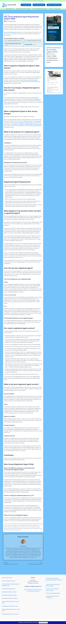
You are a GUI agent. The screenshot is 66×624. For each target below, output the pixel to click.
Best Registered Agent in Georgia (9, 591)
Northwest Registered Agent (11, 43)
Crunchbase (36, 591)
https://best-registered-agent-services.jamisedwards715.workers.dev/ (54, 580)
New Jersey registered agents (10, 32)
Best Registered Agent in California (9, 598)
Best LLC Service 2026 (7, 577)
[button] (26, 5)
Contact (29, 589)
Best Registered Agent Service (8, 588)
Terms (40, 589)
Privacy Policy (35, 589)
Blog (8, 15)
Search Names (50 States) (43, 622)
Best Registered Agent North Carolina (10, 614)
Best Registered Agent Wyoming (9, 595)
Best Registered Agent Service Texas (10, 606)
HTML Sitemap (30, 591)
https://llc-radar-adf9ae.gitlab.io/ (53, 593)
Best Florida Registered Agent (8, 580)
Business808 (12, 5)
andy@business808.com (35, 586)
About (25, 589)
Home (5, 15)
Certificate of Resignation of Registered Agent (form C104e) (26, 122)
